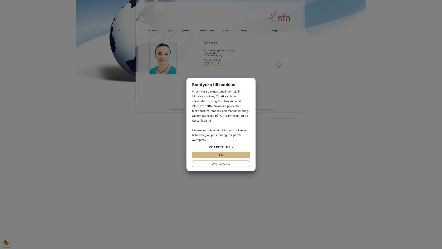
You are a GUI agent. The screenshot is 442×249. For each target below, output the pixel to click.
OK (221, 155)
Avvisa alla (221, 163)
